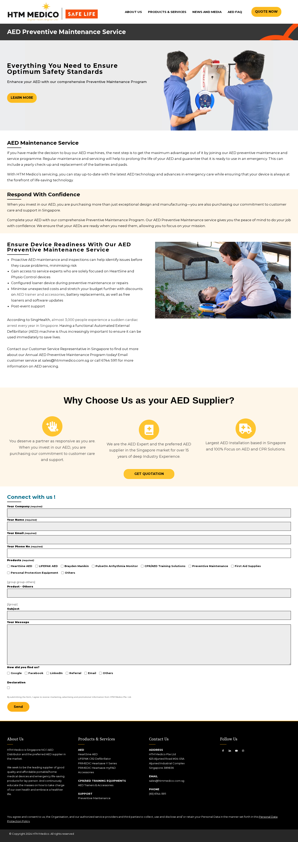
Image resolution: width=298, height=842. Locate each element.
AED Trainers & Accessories (95, 785)
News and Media (207, 12)
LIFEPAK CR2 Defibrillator (94, 758)
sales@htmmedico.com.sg (166, 780)
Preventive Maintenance (94, 798)
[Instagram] (243, 751)
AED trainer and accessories (41, 294)
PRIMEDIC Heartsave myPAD (97, 767)
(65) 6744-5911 (157, 793)
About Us (133, 12)
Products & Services (167, 12)
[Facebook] (223, 751)
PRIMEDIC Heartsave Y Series (97, 763)
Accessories (86, 772)
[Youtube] (236, 751)
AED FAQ (235, 12)
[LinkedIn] (230, 751)
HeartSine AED (88, 754)
